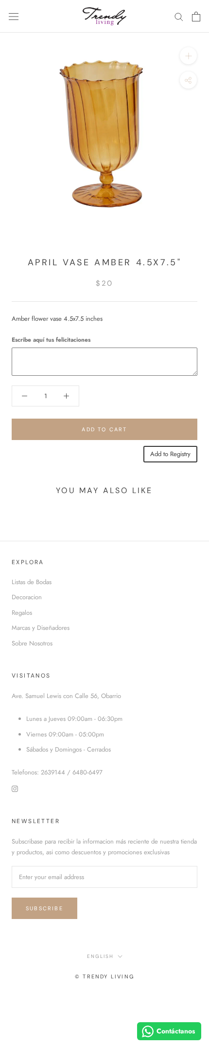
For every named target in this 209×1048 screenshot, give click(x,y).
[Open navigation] (13, 16)
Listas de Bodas (32, 582)
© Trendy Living (104, 976)
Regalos (22, 612)
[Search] (178, 16)
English (100, 956)
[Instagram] (15, 788)
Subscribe (44, 908)
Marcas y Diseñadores (41, 627)
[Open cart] (196, 16)
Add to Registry (170, 454)
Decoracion (27, 597)
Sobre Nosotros (32, 643)
